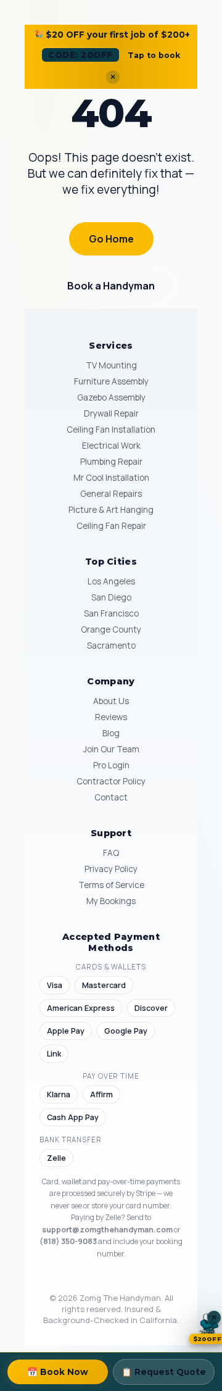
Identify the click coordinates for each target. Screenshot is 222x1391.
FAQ (111, 852)
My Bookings (111, 901)
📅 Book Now (57, 1372)
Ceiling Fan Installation (111, 429)
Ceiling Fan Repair (111, 525)
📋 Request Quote (163, 1372)
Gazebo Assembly (111, 397)
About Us (111, 701)
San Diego (111, 597)
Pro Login (111, 765)
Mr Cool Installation (111, 477)
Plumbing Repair (111, 461)
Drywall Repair (111, 413)
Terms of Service (111, 885)
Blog (111, 733)
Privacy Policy (111, 868)
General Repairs (111, 493)
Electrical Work (111, 445)
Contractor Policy (111, 781)
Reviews (111, 717)
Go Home (111, 239)
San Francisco (111, 613)
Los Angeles (111, 581)
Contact (111, 797)
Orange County (111, 629)
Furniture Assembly (111, 381)
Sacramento (111, 645)
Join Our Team (111, 749)
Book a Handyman (111, 286)
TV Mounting (111, 365)
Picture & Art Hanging (111, 509)
